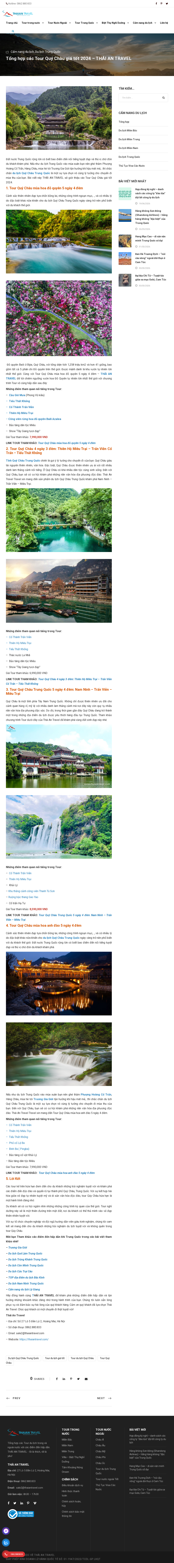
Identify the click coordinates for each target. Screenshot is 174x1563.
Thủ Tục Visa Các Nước (132, 165)
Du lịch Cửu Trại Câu (20, 1271)
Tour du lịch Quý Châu (82, 1358)
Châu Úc (100, 1463)
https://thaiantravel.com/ (34, 1339)
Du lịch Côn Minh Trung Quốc (26, 1265)
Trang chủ (12, 22)
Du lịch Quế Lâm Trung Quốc (25, 1253)
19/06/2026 (144, 203)
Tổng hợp (124, 121)
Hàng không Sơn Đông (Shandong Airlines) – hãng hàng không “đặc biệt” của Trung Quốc (147, 1454)
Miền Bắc (67, 1439)
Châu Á (100, 1439)
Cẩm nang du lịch (142, 22)
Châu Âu (100, 1445)
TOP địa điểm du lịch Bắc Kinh (26, 1277)
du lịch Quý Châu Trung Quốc (31, 173)
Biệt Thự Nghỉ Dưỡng (113, 22)
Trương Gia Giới (17, 1247)
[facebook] (156, 3)
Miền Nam (67, 1445)
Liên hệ (164, 22)
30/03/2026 (144, 268)
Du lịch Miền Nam (128, 148)
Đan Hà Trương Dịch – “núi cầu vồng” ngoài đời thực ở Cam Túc (150, 258)
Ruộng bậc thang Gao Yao (23, 897)
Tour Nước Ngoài (57, 22)
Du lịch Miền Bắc (128, 130)
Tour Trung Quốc (84, 22)
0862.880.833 (28, 1481)
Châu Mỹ (100, 1451)
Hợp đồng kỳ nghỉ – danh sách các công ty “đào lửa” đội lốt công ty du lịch (150, 193)
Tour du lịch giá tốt (55, 1358)
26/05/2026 (144, 229)
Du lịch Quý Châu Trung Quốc (23, 1358)
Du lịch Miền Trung (129, 139)
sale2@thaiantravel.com (29, 1487)
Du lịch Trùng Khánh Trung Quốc (27, 1259)
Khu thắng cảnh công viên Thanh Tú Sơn (31, 891)
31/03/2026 (144, 246)
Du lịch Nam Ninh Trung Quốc (26, 1283)
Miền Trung (68, 1451)
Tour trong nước (31, 22)
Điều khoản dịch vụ (72, 1485)
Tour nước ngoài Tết (107, 1479)
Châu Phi (101, 1457)
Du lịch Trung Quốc (47, 51)
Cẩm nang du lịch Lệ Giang (24, 1289)
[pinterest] (161, 3)
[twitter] (167, 3)
